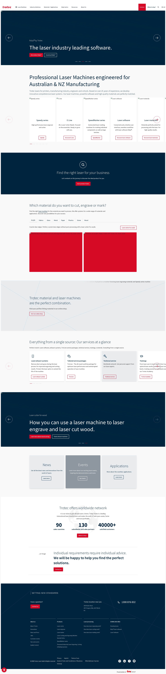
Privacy (59, 658)
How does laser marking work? (92, 632)
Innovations (33, 629)
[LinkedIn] (124, 661)
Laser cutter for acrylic (128, 228)
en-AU (163, 7)
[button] (4, 669)
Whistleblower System (92, 661)
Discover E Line (69, 138)
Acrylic (33, 220)
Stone (79, 220)
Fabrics (41, 220)
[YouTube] (134, 661)
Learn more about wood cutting (40, 436)
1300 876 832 (129, 602)
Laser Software (114, 632)
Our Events (82, 478)
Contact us (58, 569)
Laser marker (60, 632)
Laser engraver (61, 629)
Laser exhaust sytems (39, 377)
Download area (114, 626)
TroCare (71, 377)
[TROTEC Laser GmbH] (7, 7)
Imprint (66, 658)
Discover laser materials (151, 138)
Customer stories (35, 639)
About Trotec (34, 626)
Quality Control (34, 645)
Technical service (110, 377)
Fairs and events (34, 642)
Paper (63, 220)
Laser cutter (60, 626)
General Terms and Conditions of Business (70, 661)
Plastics (70, 220)
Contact (142, 7)
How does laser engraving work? (92, 626)
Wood (86, 220)
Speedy (42, 138)
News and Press (34, 632)
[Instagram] (119, 661)
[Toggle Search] (158, 7)
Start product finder (83, 184)
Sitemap (59, 664)
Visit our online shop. (37, 314)
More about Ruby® (36, 55)
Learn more (46, 478)
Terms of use (75, 658)
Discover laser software (123, 138)
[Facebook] (129, 661)
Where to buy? (151, 7)
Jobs (31, 635)
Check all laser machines (61, 436)
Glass (48, 220)
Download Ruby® (50, 55)
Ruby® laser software (116, 629)
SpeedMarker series (62, 641)
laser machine (42, 211)
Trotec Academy (146, 377)
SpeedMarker (96, 138)
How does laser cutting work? (92, 629)
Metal (56, 220)
